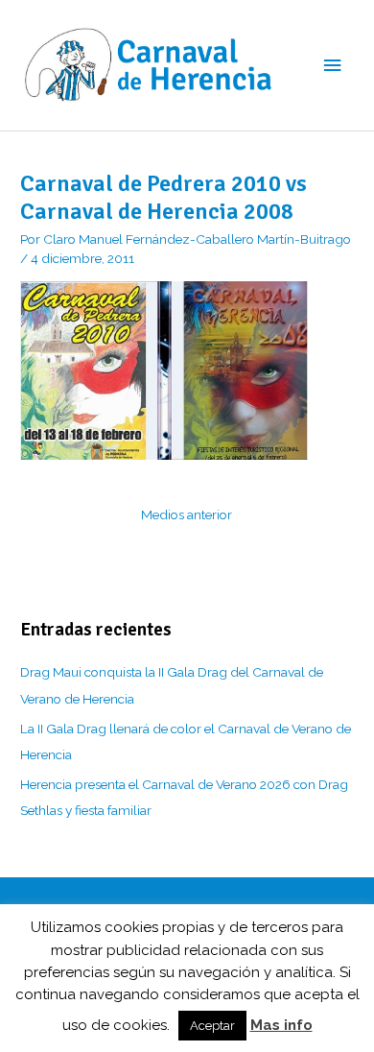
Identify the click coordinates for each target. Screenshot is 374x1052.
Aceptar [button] (212, 1025)
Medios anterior (186, 514)
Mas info (281, 1025)
